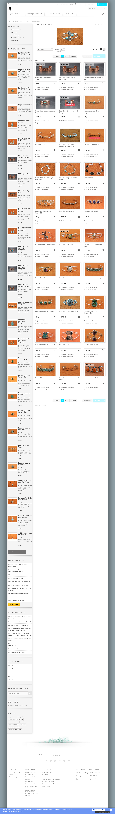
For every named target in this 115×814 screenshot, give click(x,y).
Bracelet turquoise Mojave (44, 311)
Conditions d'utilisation (17, 37)
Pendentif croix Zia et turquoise (25, 498)
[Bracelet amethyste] (46, 269)
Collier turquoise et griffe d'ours (24, 481)
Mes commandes (47, 772)
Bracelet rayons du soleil (92, 144)
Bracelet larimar (65, 278)
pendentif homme (14, 722)
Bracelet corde (40, 144)
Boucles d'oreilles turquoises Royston (24, 340)
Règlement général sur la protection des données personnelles (32, 791)
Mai (11, 668)
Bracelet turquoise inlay (92, 278)
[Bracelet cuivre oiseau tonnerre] (12, 177)
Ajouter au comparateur (42, 89)
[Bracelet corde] (46, 135)
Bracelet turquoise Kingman (25, 303)
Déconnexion (46, 786)
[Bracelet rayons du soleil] (94, 135)
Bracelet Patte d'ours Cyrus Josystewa (44, 178)
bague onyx (20, 719)
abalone (22, 724)
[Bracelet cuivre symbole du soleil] (12, 159)
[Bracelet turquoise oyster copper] (70, 169)
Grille (101, 50)
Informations (13, 27)
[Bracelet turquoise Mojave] (46, 302)
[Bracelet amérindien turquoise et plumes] (70, 135)
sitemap (27, 795)
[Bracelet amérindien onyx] (70, 302)
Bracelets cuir (13, 774)
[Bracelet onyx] (94, 169)
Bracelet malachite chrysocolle (90, 312)
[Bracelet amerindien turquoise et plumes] (94, 102)
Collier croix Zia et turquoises (25, 534)
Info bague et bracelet (34, 14)
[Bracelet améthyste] (94, 335)
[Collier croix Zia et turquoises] (12, 536)
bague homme (22, 717)
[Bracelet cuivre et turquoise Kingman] (12, 250)
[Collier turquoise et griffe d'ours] (12, 484)
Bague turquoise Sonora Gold (24, 358)
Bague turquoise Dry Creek (24, 428)
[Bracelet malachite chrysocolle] (94, 302)
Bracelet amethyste (42, 278)
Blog (71, 4)
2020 (10, 673)
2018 (10, 676)
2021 (10, 666)
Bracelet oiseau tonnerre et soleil (69, 379)
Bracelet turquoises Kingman (45, 244)
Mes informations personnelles (51, 779)
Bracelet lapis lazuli (91, 211)
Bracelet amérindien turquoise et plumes (66, 145)
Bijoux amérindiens (15, 14)
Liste (104, 50)
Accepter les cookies (99, 809)
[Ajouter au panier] (54, 83)
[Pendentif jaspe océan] (12, 124)
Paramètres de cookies (103, 812)
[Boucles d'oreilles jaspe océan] (12, 142)
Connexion (102, 4)
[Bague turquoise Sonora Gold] (12, 361)
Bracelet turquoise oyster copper (68, 178)
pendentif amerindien (15, 729)
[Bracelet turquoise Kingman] (12, 306)
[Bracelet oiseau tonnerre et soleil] (70, 369)
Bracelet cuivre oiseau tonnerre (24, 174)
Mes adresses (46, 777)
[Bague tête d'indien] (12, 108)
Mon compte (46, 769)
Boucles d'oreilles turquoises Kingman (24, 209)
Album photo (69, 14)
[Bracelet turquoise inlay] (94, 269)
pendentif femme (25, 722)
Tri (35, 49)
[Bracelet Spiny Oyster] (12, 194)
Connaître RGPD (63, 4)
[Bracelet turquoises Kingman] (46, 235)
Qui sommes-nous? (53, 14)
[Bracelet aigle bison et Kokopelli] (46, 202)
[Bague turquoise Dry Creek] (12, 431)
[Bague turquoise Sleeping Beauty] (12, 56)
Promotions (13, 702)
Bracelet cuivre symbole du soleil (24, 156)
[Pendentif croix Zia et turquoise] (12, 501)
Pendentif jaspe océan (24, 121)
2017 (10, 679)
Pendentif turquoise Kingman (22, 321)
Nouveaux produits (16, 49)
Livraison (14, 32)
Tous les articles (14, 604)
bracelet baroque (14, 724)
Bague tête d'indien (25, 105)
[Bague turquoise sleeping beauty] (12, 73)
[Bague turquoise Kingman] (12, 396)
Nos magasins (15, 40)
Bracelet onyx (89, 178)
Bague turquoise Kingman (24, 393)
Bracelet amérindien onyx (68, 311)
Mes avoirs (45, 774)
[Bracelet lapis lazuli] (94, 202)
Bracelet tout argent (66, 211)
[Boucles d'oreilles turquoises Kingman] (12, 212)
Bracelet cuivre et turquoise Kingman (24, 248)
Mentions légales (16, 35)
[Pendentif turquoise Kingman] (12, 323)
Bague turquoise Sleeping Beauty (24, 53)
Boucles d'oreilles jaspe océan (24, 139)
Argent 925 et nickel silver (31, 787)
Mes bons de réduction (48, 781)
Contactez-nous (76, 4)
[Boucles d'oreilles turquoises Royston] (12, 342)
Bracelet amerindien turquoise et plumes (91, 112)
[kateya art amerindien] (32, 9)
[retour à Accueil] (10, 21)
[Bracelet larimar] (70, 269)
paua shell (12, 719)
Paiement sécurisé (16, 30)
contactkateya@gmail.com (90, 779)
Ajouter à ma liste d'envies (43, 87)
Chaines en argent (14, 777)
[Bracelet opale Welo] (12, 449)
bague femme (13, 717)
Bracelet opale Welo (23, 446)
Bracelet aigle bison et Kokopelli (43, 212)
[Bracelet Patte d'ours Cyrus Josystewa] (46, 169)
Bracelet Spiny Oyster (23, 191)
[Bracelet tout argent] (70, 202)
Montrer (57, 49)
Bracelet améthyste (91, 344)
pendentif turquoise (14, 727)
